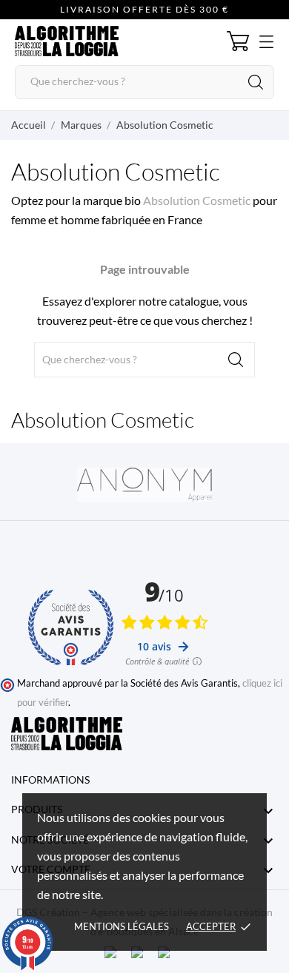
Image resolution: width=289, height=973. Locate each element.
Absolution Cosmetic (198, 200)
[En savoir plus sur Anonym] (144, 485)
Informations (50, 779)
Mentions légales (121, 926)
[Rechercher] (256, 82)
